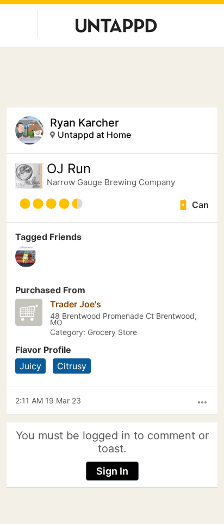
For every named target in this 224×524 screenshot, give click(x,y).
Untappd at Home (94, 134)
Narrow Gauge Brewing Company (111, 182)
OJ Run (69, 168)
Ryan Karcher (84, 122)
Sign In (112, 471)
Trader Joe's (75, 304)
